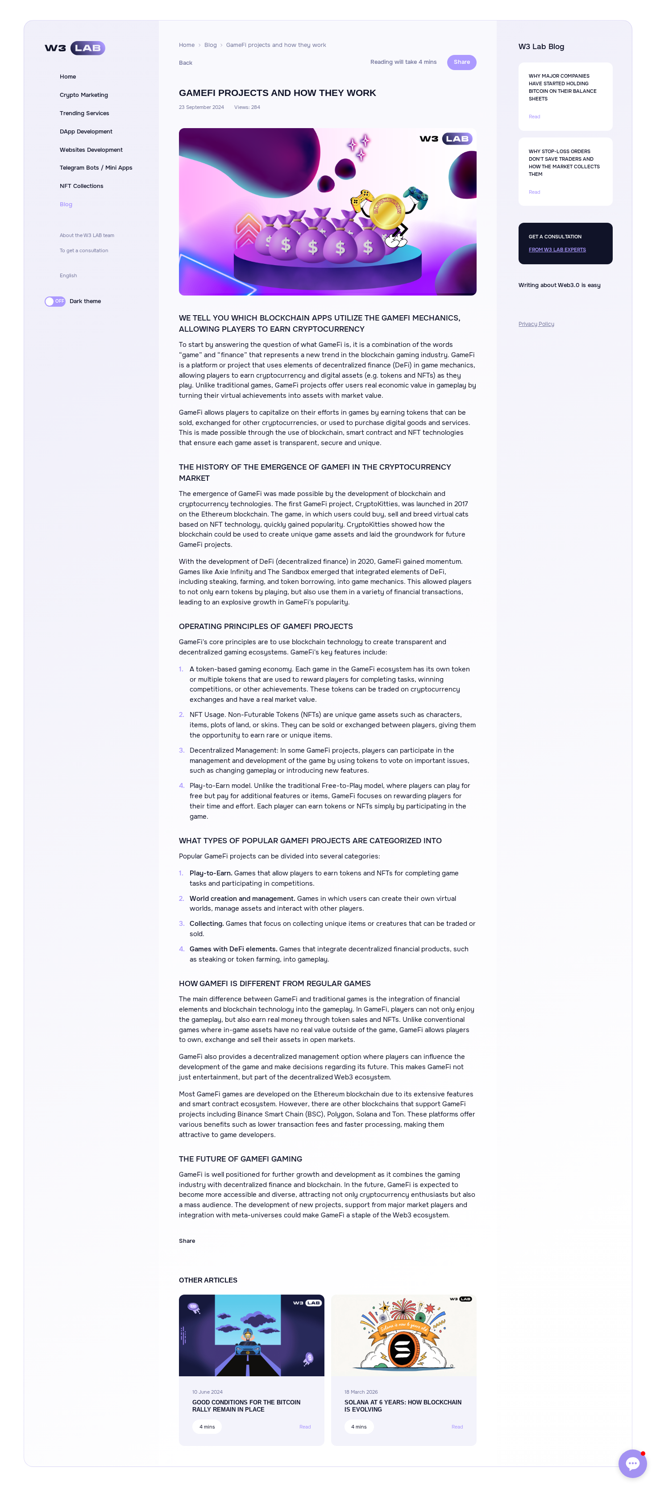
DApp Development (86, 131)
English (68, 275)
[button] (633, 1464)
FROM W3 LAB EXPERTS (557, 249)
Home (68, 76)
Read (305, 1427)
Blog (66, 204)
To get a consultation (84, 250)
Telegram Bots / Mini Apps (96, 167)
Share (462, 62)
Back (185, 63)
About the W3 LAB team (87, 235)
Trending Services (84, 113)
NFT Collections (82, 186)
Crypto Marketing (84, 95)
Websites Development (91, 150)
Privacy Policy (536, 324)
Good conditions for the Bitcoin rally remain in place (246, 1405)
